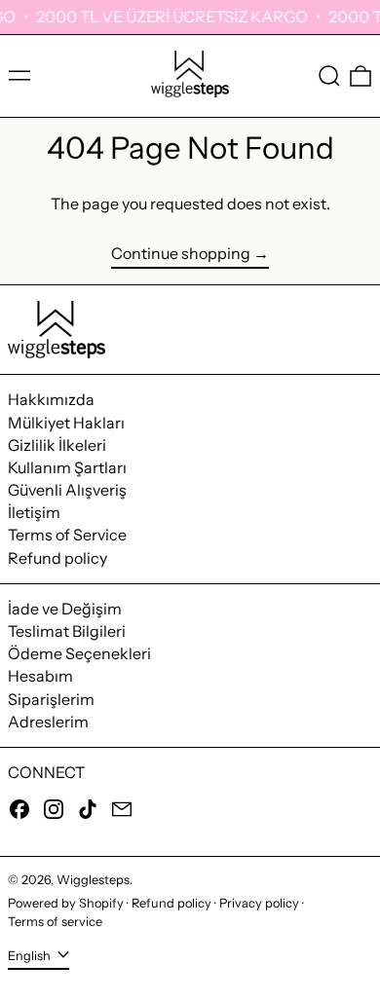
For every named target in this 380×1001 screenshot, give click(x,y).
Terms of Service (67, 534)
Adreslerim (48, 721)
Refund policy (57, 558)
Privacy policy (259, 903)
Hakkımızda (51, 399)
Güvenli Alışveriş (67, 490)
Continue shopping (180, 253)
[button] (329, 76)
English (31, 955)
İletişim (34, 512)
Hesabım (40, 676)
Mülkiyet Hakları (66, 422)
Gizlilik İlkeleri (57, 445)
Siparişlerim (51, 699)
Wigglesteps (93, 879)
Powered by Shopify (66, 903)
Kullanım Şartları (67, 467)
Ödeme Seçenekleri (79, 653)
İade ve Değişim (65, 608)
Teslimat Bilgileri (67, 631)
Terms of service (55, 921)
